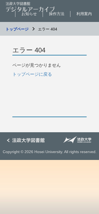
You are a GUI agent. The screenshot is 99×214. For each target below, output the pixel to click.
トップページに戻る (32, 74)
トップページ (17, 29)
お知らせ (29, 14)
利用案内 (84, 14)
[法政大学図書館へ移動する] (27, 140)
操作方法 (56, 14)
